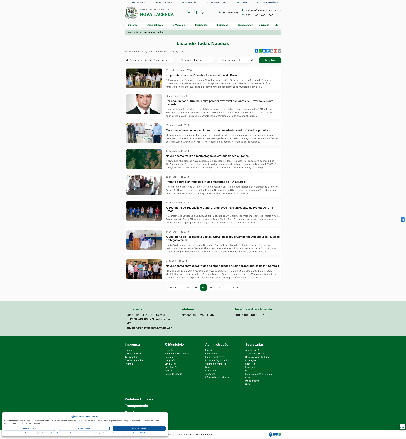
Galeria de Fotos (133, 353)
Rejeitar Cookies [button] (29, 428)
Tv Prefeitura (131, 357)
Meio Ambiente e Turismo (258, 374)
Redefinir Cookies (139, 399)
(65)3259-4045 (230, 12)
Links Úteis (170, 363)
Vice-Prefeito (212, 353)
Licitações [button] (222, 25)
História (169, 350)
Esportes (250, 363)
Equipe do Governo (215, 357)
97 (196, 287)
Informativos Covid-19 (217, 377)
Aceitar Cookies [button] (84, 428)
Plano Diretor (212, 370)
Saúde (248, 384)
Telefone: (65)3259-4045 (197, 315)
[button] (242, 2)
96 (188, 287)
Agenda (129, 363)
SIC (276, 25)
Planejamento (252, 380)
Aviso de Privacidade (71, 433)
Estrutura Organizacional (218, 360)
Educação (250, 360)
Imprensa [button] (133, 25)
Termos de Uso (85, 433)
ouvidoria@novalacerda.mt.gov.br (263, 10)
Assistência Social (254, 353)
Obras (208, 367)
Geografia (170, 360)
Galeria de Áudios (134, 360)
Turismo (169, 370)
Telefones (210, 374)
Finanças (250, 367)
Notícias (129, 350)
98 (203, 287)
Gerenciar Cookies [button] (139, 428)
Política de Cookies (56, 433)
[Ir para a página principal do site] (149, 12)
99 (211, 287)
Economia (170, 357)
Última (235, 287)
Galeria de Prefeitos (215, 363)
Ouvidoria (264, 25)
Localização (171, 367)
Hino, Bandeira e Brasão (177, 353)
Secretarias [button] (201, 25)
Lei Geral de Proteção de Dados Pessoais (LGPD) (128, 433)
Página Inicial (132, 32)
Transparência (245, 25)
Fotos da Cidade (173, 374)
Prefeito (209, 350)
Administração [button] (155, 25)
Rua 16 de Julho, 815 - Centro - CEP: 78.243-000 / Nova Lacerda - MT (149, 319)
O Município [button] (179, 25)
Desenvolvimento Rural (257, 357)
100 (218, 287)
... (181, 287)
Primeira (172, 287)
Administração (252, 350)
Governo (249, 370)
